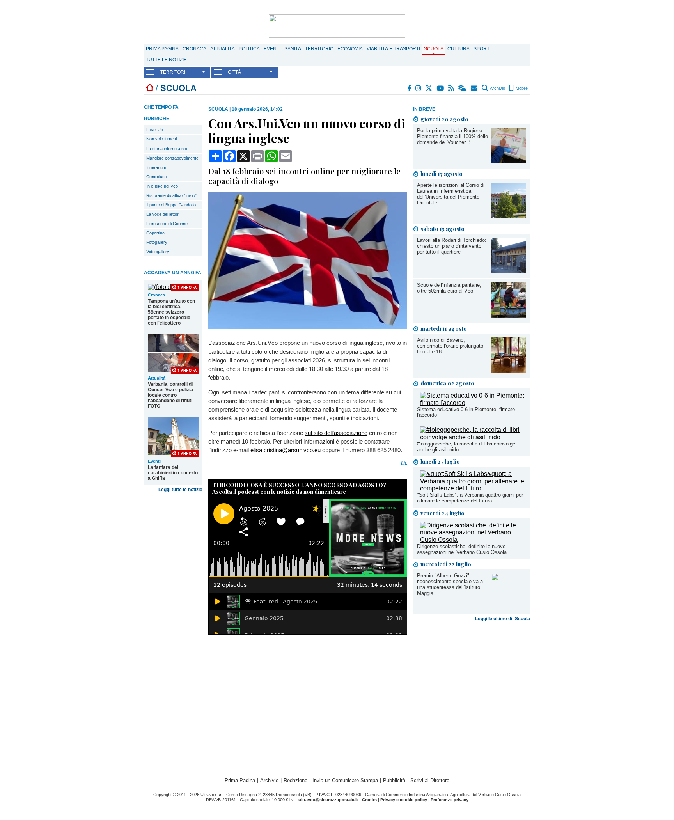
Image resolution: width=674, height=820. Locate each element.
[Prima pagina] (149, 88)
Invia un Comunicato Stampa (345, 780)
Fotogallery (156, 242)
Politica (249, 48)
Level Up (154, 129)
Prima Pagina (162, 48)
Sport (482, 48)
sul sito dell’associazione (336, 433)
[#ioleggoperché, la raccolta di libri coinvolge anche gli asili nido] (473, 437)
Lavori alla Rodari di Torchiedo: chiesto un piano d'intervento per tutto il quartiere (451, 246)
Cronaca (194, 48)
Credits (369, 799)
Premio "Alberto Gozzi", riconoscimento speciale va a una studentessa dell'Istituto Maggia (450, 584)
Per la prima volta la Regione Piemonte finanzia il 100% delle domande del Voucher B (452, 136)
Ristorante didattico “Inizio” (171, 195)
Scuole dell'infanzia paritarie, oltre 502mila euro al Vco (449, 288)
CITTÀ (234, 72)
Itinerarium (156, 167)
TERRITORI (172, 72)
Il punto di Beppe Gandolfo (171, 204)
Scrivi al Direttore (429, 780)
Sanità (292, 48)
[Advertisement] (471, 686)
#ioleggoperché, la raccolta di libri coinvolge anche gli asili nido (466, 447)
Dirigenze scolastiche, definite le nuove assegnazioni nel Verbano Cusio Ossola (462, 549)
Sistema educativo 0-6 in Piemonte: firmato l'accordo (466, 412)
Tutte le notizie (166, 59)
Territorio (319, 48)
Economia (350, 48)
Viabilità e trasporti (393, 48)
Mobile (521, 88)
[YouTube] (440, 88)
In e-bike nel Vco (162, 186)
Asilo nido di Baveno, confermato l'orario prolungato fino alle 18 (450, 346)
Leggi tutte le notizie (180, 489)
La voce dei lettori (162, 214)
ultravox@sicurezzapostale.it (328, 799)
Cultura (458, 48)
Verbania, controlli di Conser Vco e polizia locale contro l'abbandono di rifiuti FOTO (170, 395)
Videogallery (157, 251)
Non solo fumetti (161, 139)
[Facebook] (409, 88)
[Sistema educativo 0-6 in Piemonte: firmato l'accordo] (473, 402)
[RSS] (451, 88)
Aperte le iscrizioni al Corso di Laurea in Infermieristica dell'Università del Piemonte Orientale (450, 194)
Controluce (156, 176)
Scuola (433, 48)
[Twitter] (429, 88)
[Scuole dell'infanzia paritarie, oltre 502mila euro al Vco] (508, 315)
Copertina (155, 233)
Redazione (295, 780)
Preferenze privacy (449, 799)
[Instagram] (418, 88)
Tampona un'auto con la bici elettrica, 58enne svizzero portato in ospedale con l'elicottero (171, 312)
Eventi (272, 48)
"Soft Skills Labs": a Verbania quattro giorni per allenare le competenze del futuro (470, 498)
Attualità (222, 48)
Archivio (497, 88)
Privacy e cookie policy (403, 799)
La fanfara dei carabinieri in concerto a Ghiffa (173, 473)
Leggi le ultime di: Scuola (502, 618)
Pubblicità (394, 780)
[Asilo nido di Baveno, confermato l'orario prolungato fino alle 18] (508, 370)
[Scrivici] (474, 88)
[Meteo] (462, 88)
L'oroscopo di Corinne (167, 223)
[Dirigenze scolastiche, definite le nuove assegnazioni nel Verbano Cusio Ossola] (473, 539)
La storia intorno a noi (166, 148)
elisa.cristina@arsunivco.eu (285, 450)
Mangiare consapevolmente (172, 158)
